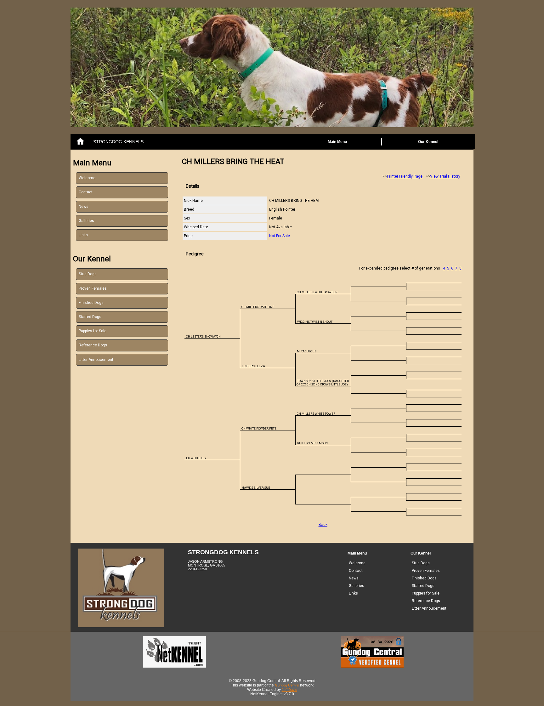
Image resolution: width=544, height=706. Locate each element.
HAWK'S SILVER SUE (256, 487)
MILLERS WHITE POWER (316, 413)
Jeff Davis (289, 690)
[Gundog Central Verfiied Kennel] (372, 667)
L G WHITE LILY (196, 458)
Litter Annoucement (96, 359)
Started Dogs (90, 317)
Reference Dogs (93, 345)
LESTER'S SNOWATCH (203, 336)
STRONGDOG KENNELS (118, 141)
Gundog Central (287, 685)
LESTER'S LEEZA (253, 366)
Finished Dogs (91, 302)
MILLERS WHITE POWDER (317, 292)
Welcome (87, 178)
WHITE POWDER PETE (258, 428)
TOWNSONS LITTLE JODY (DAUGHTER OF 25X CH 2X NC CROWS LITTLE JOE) (323, 382)
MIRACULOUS (306, 351)
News (83, 206)
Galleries (86, 221)
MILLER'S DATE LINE (257, 307)
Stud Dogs (88, 274)
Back (323, 524)
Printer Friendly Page (404, 176)
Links (83, 235)
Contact (86, 192)
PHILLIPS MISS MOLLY (312, 443)
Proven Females (93, 288)
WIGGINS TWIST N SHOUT (314, 321)
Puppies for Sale (92, 331)
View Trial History (445, 176)
